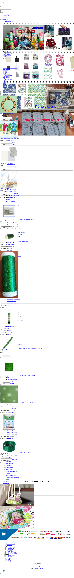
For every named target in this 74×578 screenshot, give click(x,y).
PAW (6, 403)
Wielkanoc (5, 86)
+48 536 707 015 (38, 566)
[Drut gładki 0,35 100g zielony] (9, 241)
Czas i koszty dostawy (11, 552)
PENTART (7, 326)
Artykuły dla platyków (7, 87)
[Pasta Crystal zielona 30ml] (9, 325)
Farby (4, 63)
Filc (3, 64)
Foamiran (6, 349)
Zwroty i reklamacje (11, 543)
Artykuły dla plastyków (7, 55)
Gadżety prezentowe (6, 69)
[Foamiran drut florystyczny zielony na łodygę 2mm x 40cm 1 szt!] (9, 348)
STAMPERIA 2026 (6, 52)
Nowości (6, 88)
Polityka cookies (10, 555)
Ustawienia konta (10, 548)
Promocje (7, 89)
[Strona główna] (6, 15)
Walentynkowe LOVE (7, 83)
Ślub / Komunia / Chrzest (7, 79)
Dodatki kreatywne (6, 60)
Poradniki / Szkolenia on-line (8, 85)
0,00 (5, 220)
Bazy (4, 57)
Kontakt (9, 560)
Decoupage (5, 59)
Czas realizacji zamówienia (12, 553)
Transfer (4, 80)
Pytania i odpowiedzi (11, 544)
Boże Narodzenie (6, 51)
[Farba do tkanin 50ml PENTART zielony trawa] (9, 375)
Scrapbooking (5, 76)
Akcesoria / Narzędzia (7, 54)
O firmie (9, 558)
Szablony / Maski (6, 77)
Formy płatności (10, 551)
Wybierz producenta (4, 92)
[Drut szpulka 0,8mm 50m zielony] (9, 452)
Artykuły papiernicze (6, 56)
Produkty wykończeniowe (7, 75)
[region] (37, 35)
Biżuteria (4, 58)
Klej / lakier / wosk (6, 72)
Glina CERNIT (5, 70)
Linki (8, 559)
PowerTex (5, 74)
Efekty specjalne (6, 61)
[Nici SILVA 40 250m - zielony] (9, 297)
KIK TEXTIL (7, 298)
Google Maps (7, 571)
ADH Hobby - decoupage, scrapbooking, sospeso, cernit (10, 5)
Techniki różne (5, 81)
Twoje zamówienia (11, 547)
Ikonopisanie (5, 71)
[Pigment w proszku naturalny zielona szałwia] (9, 219)
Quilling (4, 82)
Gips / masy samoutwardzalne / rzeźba (10, 68)
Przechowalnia (10, 549)
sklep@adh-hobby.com (38, 568)
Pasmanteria (5, 73)
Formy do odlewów (6, 67)
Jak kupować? (10, 556)
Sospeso (4, 78)
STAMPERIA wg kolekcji (7, 53)
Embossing (5, 62)
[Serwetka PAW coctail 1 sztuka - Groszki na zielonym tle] (9, 402)
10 (3, 477)
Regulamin (9, 545)
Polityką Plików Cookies (29, 0)
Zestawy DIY (5, 84)
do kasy (1, 8)
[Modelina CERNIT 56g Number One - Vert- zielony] (9, 429)
